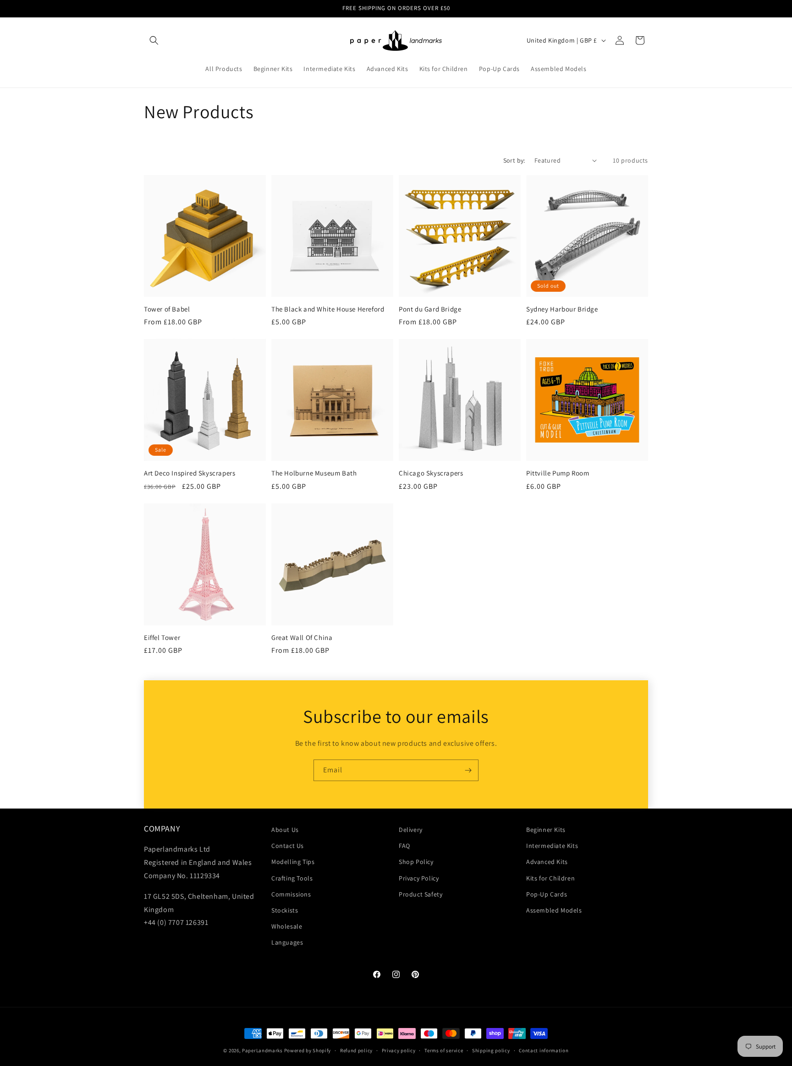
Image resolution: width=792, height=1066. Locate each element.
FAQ (404, 846)
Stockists (284, 910)
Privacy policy (399, 1050)
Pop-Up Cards (546, 894)
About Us (285, 829)
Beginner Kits (546, 829)
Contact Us (287, 846)
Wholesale (286, 926)
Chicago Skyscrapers (431, 473)
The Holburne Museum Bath (314, 473)
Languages (287, 942)
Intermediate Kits (552, 846)
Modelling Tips (292, 862)
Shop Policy (416, 862)
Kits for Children (550, 878)
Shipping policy (491, 1050)
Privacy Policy (419, 878)
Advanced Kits (547, 862)
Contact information (543, 1050)
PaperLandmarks (262, 1050)
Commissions (291, 894)
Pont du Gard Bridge (430, 309)
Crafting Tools (292, 878)
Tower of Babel (167, 309)
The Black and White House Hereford (327, 309)
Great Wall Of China (301, 637)
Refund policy (356, 1050)
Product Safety (420, 894)
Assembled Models (554, 910)
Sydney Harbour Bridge (562, 309)
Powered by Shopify (307, 1050)
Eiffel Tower (162, 637)
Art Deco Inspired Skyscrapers (189, 473)
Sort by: (514, 160)
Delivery (411, 829)
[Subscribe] (468, 770)
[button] (154, 40)
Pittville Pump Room (557, 473)
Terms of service (443, 1050)
